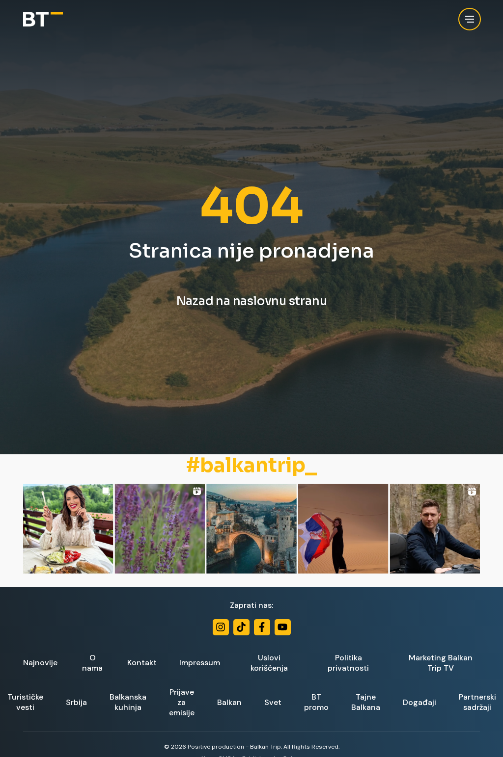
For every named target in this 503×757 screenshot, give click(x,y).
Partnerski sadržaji (477, 702)
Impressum (199, 662)
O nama (92, 663)
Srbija (76, 702)
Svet (272, 702)
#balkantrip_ (251, 465)
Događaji (419, 702)
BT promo (316, 702)
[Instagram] (221, 627)
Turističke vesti (25, 702)
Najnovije (40, 662)
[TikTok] (241, 627)
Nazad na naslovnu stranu (251, 301)
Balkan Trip (265, 747)
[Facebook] (262, 627)
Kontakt (142, 662)
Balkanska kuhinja (128, 702)
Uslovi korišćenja (269, 663)
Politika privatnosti (348, 663)
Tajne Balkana (365, 702)
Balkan (229, 702)
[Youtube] (283, 627)
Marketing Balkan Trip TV (441, 663)
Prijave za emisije (182, 702)
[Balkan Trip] (43, 19)
